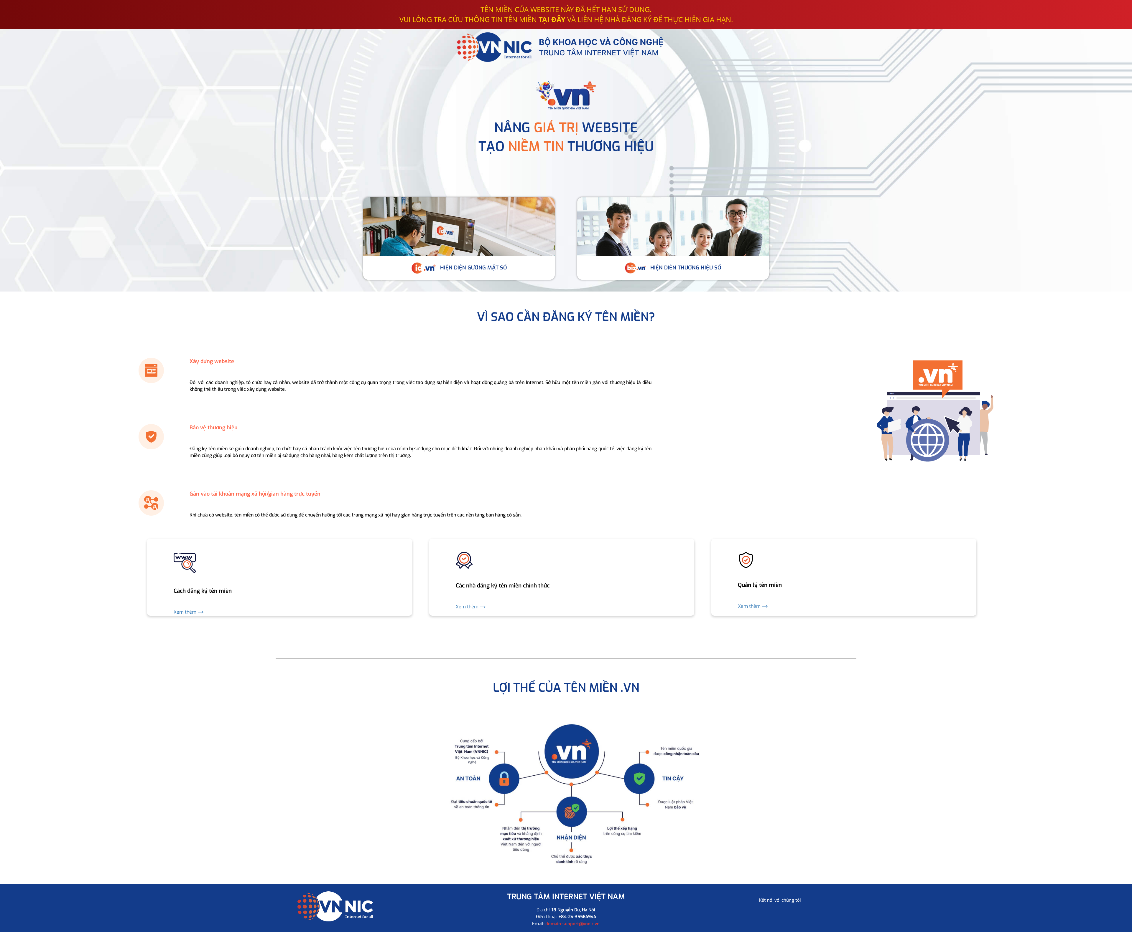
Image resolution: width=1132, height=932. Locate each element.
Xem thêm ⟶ (189, 612)
